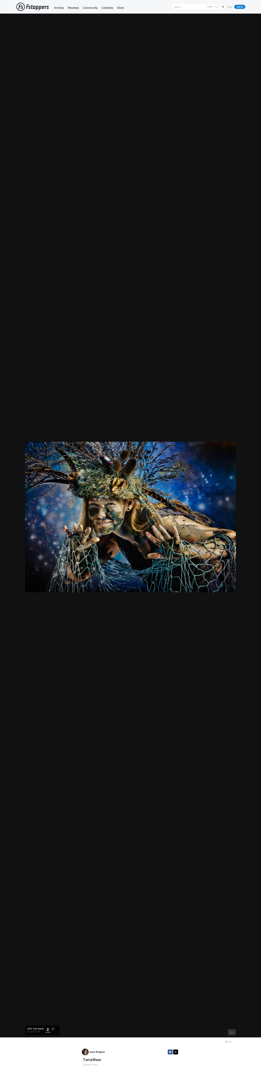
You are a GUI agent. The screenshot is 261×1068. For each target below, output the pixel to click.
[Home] (32, 7)
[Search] (216, 7)
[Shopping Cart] (223, 6)
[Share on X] (175, 1052)
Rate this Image (35, 1028)
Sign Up (240, 7)
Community (90, 7)
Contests (107, 7)
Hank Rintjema (97, 1051)
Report (229, 1041)
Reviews (73, 7)
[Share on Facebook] (170, 1052)
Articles (59, 7)
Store (120, 7)
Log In (230, 7)
